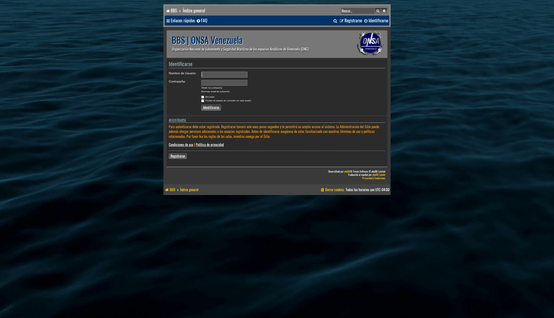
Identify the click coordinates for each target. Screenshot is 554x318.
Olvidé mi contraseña (211, 88)
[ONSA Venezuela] (360, 44)
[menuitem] (201, 21)
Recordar (209, 97)
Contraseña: (177, 81)
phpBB (347, 171)
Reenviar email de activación (215, 91)
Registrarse (178, 156)
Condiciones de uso (181, 144)
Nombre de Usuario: (182, 73)
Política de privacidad (210, 144)
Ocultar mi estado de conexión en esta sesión (228, 100)
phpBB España (378, 174)
